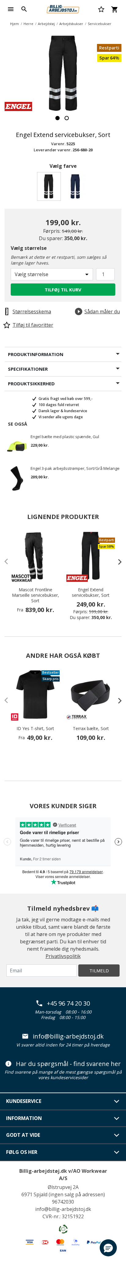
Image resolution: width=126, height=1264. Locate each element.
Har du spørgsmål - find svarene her (68, 1064)
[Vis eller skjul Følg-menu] (117, 1152)
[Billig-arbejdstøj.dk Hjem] (63, 8)
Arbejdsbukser (71, 23)
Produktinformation (35, 354)
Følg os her (21, 1152)
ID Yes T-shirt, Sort (35, 728)
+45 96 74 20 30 (68, 1003)
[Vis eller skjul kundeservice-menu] (117, 1101)
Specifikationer (28, 369)
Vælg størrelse (29, 248)
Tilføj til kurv (63, 289)
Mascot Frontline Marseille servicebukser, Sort (35, 595)
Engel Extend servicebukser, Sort (90, 592)
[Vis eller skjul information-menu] (117, 1118)
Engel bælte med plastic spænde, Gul (65, 436)
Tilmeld (99, 970)
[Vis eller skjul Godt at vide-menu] (117, 1135)
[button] (108, 1247)
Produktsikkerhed (31, 383)
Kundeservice (23, 1101)
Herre (28, 23)
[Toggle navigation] (10, 9)
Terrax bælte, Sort (91, 728)
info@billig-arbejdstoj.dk (68, 1036)
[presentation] (117, 562)
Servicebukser (99, 23)
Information (24, 1118)
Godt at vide (23, 1135)
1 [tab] (57, 118)
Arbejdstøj (46, 23)
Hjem (14, 23)
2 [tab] (67, 118)
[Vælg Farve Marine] (76, 188)
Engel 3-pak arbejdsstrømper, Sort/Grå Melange (75, 468)
